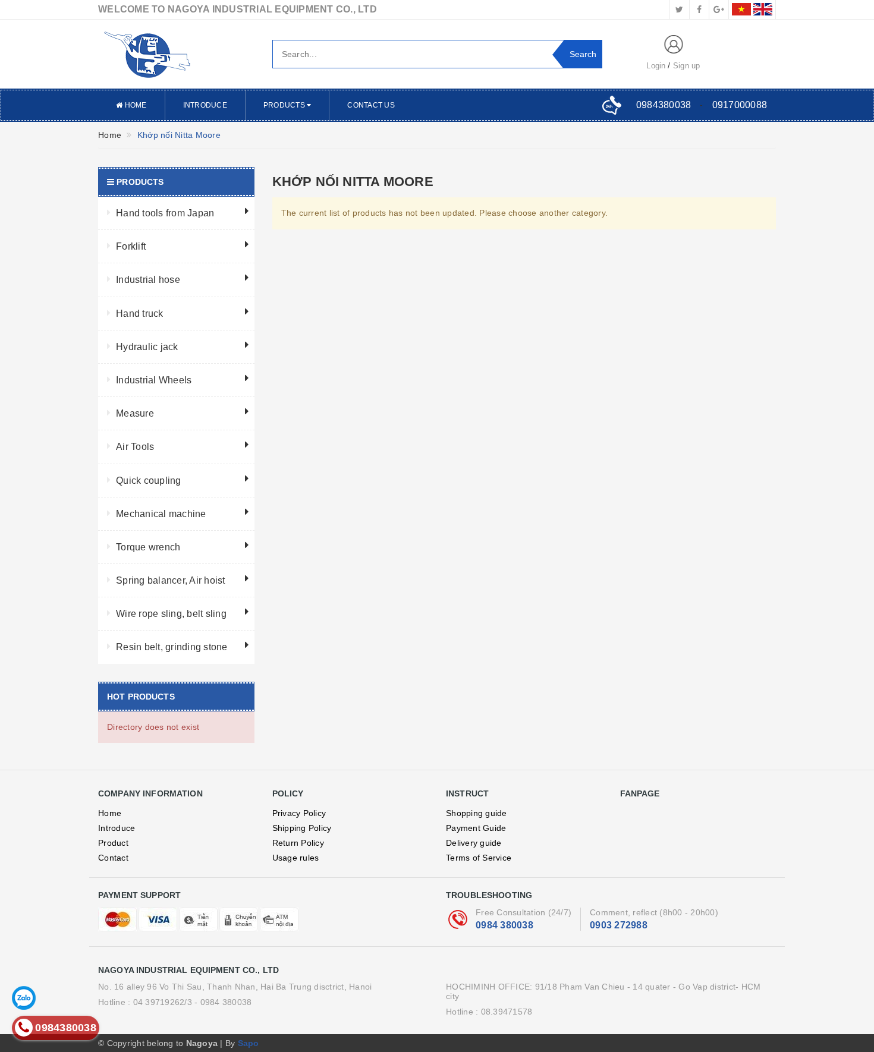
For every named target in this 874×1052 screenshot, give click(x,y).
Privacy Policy (299, 813)
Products (285, 105)
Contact (113, 857)
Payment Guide (476, 828)
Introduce (205, 105)
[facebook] (699, 9)
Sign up (686, 65)
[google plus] (718, 9)
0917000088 (740, 105)
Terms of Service (478, 857)
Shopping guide (476, 813)
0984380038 (663, 105)
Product (113, 843)
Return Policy (298, 843)
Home (134, 105)
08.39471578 (507, 1011)
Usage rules (295, 857)
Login (655, 65)
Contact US (371, 105)
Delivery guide (474, 843)
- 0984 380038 (222, 1002)
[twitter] (679, 9)
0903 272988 (618, 925)
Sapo (248, 1043)
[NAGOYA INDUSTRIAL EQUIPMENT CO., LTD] (176, 54)
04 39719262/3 (162, 1002)
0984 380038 (504, 925)
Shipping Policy (302, 828)
